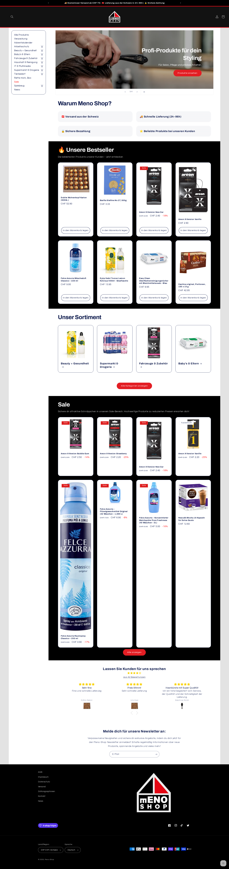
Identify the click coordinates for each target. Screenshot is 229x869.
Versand (42, 787)
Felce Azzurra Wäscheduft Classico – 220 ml (73, 279)
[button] (12, 17)
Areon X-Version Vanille (189, 219)
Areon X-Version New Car (151, 212)
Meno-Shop (49, 859)
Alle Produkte (21, 35)
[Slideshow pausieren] (144, 92)
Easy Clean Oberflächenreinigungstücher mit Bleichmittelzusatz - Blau (153, 280)
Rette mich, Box (22, 78)
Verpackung (20, 39)
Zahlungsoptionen (46, 791)
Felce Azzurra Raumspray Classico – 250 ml (73, 637)
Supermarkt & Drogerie (26, 70)
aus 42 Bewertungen (134, 677)
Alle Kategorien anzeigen (134, 386)
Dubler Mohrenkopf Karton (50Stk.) (74, 199)
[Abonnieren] (156, 754)
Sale (16, 82)
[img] (134, 673)
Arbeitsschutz (21, 47)
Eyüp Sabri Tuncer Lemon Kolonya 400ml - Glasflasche (114, 279)
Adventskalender (23, 43)
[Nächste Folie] (137, 92)
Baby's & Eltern (22, 54)
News (17, 90)
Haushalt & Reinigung (26, 62)
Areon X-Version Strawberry (113, 453)
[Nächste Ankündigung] (180, 3)
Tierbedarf (19, 74)
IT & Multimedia (22, 66)
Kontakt (41, 796)
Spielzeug (19, 86)
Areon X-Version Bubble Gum (75, 453)
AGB (40, 772)
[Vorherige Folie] (125, 92)
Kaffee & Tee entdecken (184, 73)
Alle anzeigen (134, 652)
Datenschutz (44, 782)
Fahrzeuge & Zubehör (26, 58)
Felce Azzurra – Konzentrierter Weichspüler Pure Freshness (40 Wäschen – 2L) (153, 520)
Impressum (43, 777)
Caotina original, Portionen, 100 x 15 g (192, 285)
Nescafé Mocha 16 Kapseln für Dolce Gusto (191, 519)
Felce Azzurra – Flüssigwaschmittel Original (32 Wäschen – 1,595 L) (114, 511)
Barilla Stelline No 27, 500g (113, 200)
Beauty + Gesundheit (25, 50)
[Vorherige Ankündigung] (48, 3)
